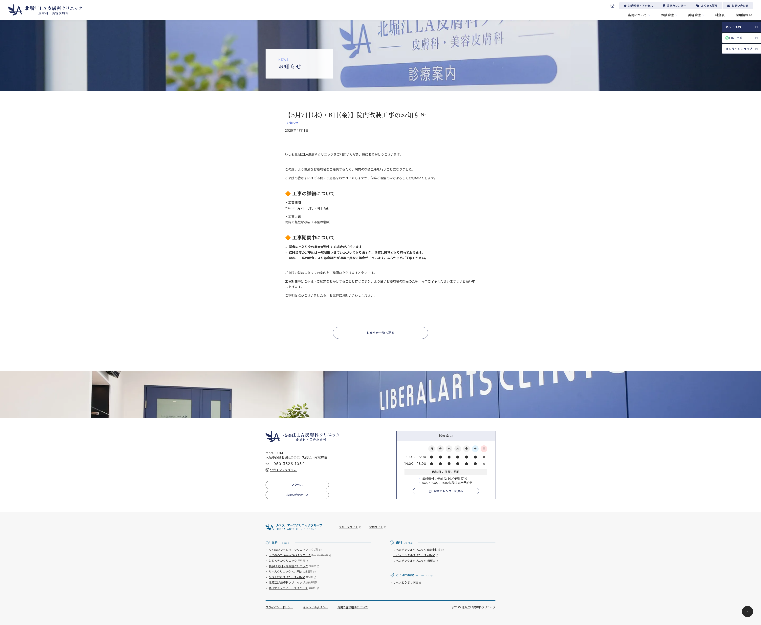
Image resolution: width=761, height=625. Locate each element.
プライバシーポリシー (279, 607)
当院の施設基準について (352, 607)
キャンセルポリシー (315, 607)
